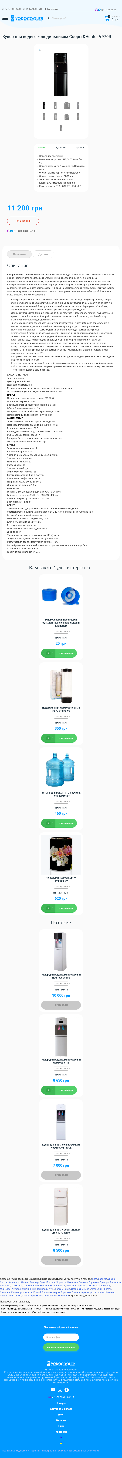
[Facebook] (60, 1390)
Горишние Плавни (70, 1292)
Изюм (57, 1295)
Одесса (3, 1282)
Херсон (28, 1292)
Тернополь (42, 1289)
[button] (39, 50)
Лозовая (48, 1295)
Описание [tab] (19, 254)
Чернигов (61, 1282)
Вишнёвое (71, 1285)
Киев (94, 1279)
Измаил (65, 1295)
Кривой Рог (39, 1292)
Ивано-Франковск (80, 1289)
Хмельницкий (29, 1289)
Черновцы (96, 1289)
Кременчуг (17, 1285)
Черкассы (5, 1285)
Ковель (59, 1289)
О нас (61, 1426)
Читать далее (66, 653)
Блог (61, 1414)
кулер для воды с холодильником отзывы (22, 1309)
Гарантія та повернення (43, 1450)
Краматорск (17, 1292)
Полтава (50, 1282)
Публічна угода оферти (68, 1450)
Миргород (5, 1289)
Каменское (92, 1285)
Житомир (34, 1282)
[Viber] (96, 10)
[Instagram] (53, 1389)
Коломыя (100, 1292)
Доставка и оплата (61, 1408)
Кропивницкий (31, 1285)
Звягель (107, 1289)
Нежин (53, 1285)
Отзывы (61, 1420)
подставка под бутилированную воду (101, 1309)
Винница (83, 1282)
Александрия (53, 1292)
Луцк (51, 1289)
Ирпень (82, 1285)
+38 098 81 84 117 (111, 10)
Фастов (61, 1285)
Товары (61, 1403)
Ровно (67, 1289)
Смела (25, 1295)
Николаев (72, 1282)
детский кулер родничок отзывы (78, 1305)
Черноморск (87, 1292)
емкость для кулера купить (15, 1312)
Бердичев (94, 1282)
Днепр (111, 1279)
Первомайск (36, 1295)
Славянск (5, 1292)
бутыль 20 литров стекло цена (43, 1305)
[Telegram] (99, 10)
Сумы (42, 1282)
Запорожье (14, 1282)
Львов (24, 1282)
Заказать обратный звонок (61, 1347)
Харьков (102, 1279)
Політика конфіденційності (16, 1450)
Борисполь (116, 1282)
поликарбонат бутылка (13, 1305)
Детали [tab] (43, 254)
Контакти (61, 1431)
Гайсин (17, 1295)
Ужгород (16, 1289)
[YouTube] (66, 1390)
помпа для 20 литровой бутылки (63, 1309)
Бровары (104, 1282)
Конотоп (44, 1285)
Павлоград (104, 1285)
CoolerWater (93, 1450)
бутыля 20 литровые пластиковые (49, 1312)
